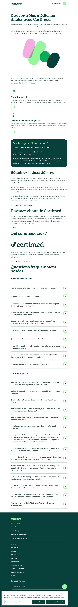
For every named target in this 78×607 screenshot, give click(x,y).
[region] (35, 598)
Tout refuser (38, 602)
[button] (39, 288)
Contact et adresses (17, 565)
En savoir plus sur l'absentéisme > (22, 205)
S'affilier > (14, 228)
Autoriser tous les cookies (55, 602)
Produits (13, 551)
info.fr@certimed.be (36, 152)
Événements (14, 547)
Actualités (14, 558)
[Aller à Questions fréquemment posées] (13, 132)
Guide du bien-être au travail (19, 538)
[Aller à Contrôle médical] (13, 107)
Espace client (57, 3)
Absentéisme (14, 527)
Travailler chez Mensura (18, 572)
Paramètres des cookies (13, 602)
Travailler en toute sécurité (19, 534)
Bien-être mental (16, 523)
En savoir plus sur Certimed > (20, 261)
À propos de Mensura (17, 568)
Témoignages (15, 561)
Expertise (13, 554)
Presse (13, 576)
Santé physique (15, 531)
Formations (14, 544)
